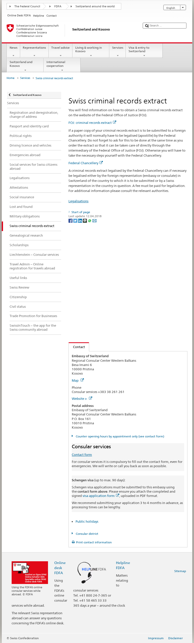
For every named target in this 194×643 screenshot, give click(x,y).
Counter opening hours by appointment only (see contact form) (119, 436)
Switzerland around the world (95, 6)
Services (117, 47)
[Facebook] (70, 220)
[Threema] (85, 220)
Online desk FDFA (60, 568)
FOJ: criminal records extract (90, 123)
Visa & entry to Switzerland (139, 49)
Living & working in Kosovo (88, 49)
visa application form (99, 496)
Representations (34, 47)
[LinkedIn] (80, 220)
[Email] (94, 220)
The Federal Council (27, 6)
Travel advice (60, 47)
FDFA (57, 6)
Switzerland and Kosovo (21, 63)
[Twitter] (75, 220)
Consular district (86, 534)
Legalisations (78, 201)
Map (75, 380)
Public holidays (87, 521)
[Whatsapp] (90, 220)
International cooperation (55, 63)
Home (10, 78)
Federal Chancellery (83, 163)
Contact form (82, 455)
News (13, 47)
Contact (77, 347)
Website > (80, 399)
